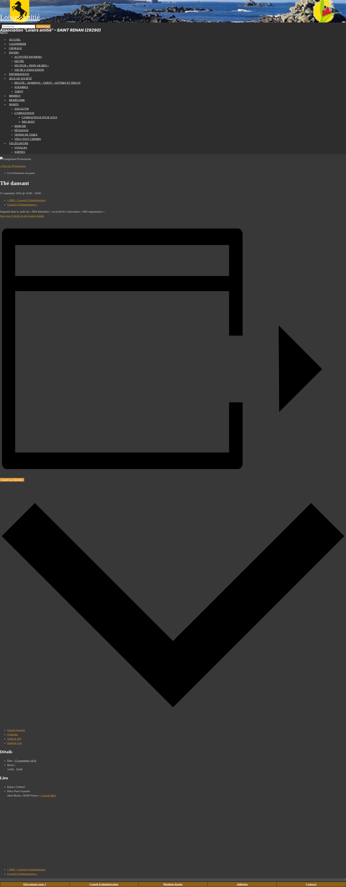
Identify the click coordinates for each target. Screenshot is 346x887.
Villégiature (18, 143)
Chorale (15, 48)
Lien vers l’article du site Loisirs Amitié (22, 216)
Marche (20, 126)
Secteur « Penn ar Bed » (31, 65)
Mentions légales (173, 884)
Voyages (20, 147)
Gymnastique (24, 113)
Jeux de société (20, 78)
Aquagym (21, 108)
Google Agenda (16, 730)
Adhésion (242, 884)
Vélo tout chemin (27, 139)
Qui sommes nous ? (34, 884)
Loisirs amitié (20, 17)
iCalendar (12, 734)
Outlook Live (14, 743)
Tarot (18, 91)
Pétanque (21, 130)
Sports (14, 104)
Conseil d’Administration (22, 204)
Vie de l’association (29, 69)
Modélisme (17, 100)
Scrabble (21, 87)
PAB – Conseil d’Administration (26, 200)
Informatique (19, 74)
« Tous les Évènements (13, 166)
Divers (14, 52)
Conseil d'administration (103, 884)
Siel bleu (28, 121)
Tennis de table (25, 134)
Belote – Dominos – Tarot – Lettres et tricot (47, 82)
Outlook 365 (14, 738)
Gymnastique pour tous (39, 117)
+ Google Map (47, 795)
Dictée (19, 61)
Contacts (311, 884)
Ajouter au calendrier (12, 480)
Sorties (19, 152)
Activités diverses (28, 56)
